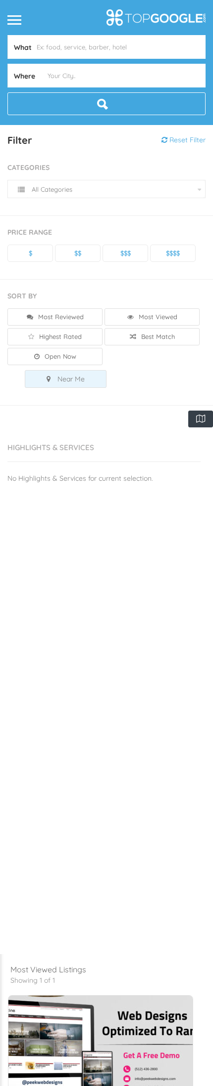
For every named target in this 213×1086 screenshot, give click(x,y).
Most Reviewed (60, 317)
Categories (28, 167)
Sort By (22, 296)
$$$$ (173, 253)
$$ (77, 253)
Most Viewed (157, 317)
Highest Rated (59, 336)
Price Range (29, 232)
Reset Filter (186, 139)
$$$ (125, 253)
